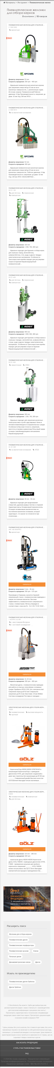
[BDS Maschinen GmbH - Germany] (27, 576)
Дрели (37, 962)
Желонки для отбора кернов (20, 934)
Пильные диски (15, 957)
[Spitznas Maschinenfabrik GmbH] (27, 73)
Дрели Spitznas (15, 987)
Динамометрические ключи (19, 962)
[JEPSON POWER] (27, 668)
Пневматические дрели (18, 940)
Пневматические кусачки (19, 951)
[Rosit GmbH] (27, 238)
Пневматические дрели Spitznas (21, 982)
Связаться (27, 584)
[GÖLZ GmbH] (27, 758)
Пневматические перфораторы (21, 945)
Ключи (35, 951)
